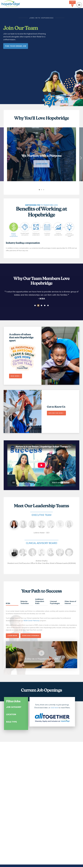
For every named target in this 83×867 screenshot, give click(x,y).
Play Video (41, 654)
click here (54, 707)
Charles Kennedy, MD (23, 552)
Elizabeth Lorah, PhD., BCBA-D (32, 552)
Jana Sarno (23, 524)
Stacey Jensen (69, 524)
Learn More (12, 636)
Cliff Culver (42, 524)
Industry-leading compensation (14, 235)
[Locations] (72, 5)
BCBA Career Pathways (32, 621)
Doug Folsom (60, 524)
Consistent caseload (47, 234)
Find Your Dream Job (15, 46)
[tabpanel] (41, 154)
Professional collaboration (36, 234)
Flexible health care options (25, 234)
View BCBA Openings (30, 635)
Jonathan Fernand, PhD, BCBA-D (69, 552)
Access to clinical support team (69, 235)
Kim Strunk (32, 524)
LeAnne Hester (14, 524)
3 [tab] (46, 191)
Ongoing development (58, 234)
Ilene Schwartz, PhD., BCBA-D (51, 552)
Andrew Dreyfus (14, 552)
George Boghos (42, 552)
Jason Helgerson (60, 552)
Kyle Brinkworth (51, 524)
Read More (12, 604)
